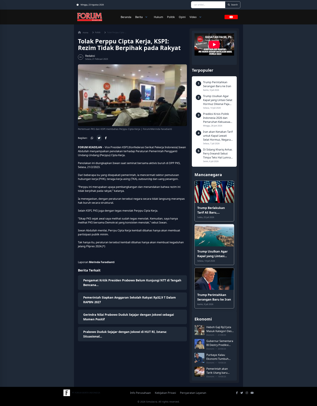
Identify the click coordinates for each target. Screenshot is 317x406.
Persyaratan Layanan (193, 393)
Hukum (158, 17)
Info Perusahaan (140, 393)
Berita (139, 17)
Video (193, 17)
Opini (182, 17)
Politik (171, 17)
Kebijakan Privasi (165, 393)
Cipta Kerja (117, 155)
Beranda (126, 17)
